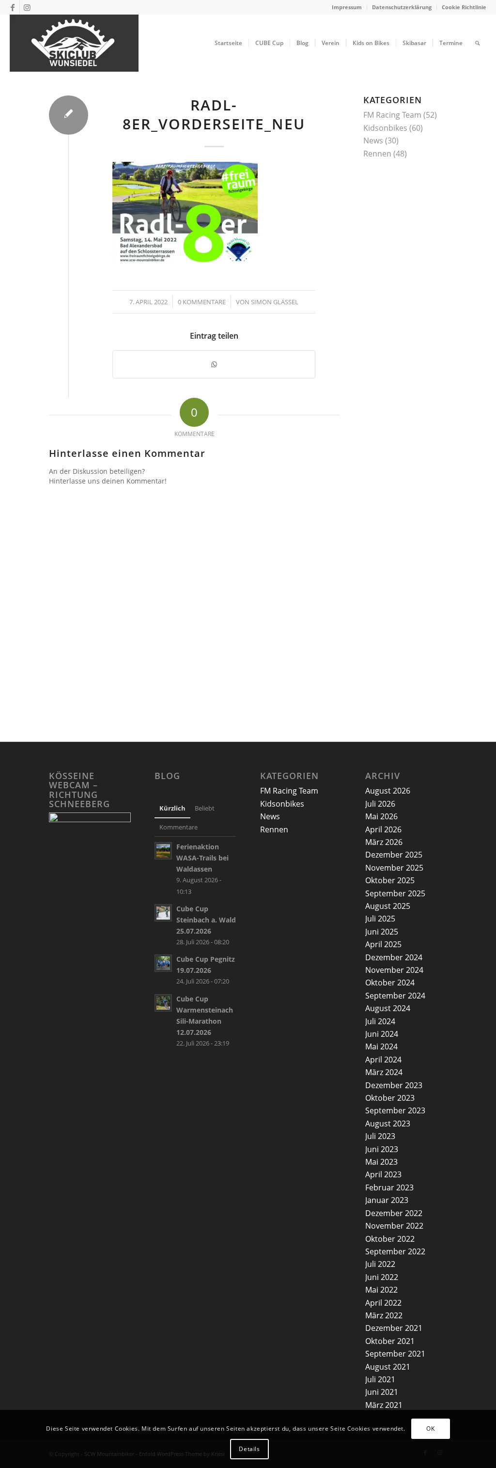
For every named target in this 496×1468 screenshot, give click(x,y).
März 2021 (384, 1405)
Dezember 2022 (393, 1213)
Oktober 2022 (390, 1239)
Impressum (347, 7)
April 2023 (383, 1174)
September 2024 (395, 995)
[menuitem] (347, 7)
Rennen (377, 153)
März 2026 (384, 842)
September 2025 (395, 893)
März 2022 (384, 1315)
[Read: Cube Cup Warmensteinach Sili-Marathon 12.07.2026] (163, 1003)
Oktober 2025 (390, 880)
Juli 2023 (380, 1136)
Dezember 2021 (393, 1328)
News (373, 140)
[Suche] (477, 43)
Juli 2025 (380, 918)
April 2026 (383, 829)
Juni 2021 (381, 1392)
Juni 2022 (381, 1277)
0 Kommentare (202, 301)
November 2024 (394, 970)
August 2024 (387, 1008)
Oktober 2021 (390, 1341)
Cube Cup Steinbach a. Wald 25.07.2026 (206, 920)
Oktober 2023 (390, 1098)
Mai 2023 (381, 1161)
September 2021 (395, 1353)
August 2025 (387, 906)
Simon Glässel (274, 301)
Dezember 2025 (393, 854)
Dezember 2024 (393, 957)
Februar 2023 (389, 1187)
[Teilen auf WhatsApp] (214, 364)
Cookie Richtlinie (464, 7)
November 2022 (394, 1225)
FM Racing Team (392, 114)
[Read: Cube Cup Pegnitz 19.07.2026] (163, 963)
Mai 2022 (381, 1289)
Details (249, 1449)
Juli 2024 (380, 1021)
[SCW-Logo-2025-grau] (74, 43)
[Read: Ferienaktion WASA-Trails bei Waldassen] (163, 850)
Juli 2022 (380, 1264)
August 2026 (387, 790)
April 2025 (383, 944)
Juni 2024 (381, 1034)
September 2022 (395, 1251)
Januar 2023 (386, 1200)
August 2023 (387, 1123)
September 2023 (395, 1110)
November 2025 (394, 867)
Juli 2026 (380, 803)
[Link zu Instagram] (27, 7)
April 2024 (383, 1059)
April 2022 (383, 1302)
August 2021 (387, 1366)
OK (430, 1428)
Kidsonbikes (385, 128)
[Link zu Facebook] (12, 7)
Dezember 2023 (393, 1085)
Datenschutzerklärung (402, 7)
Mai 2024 (381, 1046)
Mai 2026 (381, 816)
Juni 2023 (381, 1149)
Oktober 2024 (390, 982)
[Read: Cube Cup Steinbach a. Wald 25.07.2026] (163, 912)
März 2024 (384, 1072)
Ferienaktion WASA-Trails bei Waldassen (202, 858)
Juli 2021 (380, 1379)
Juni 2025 (381, 931)
